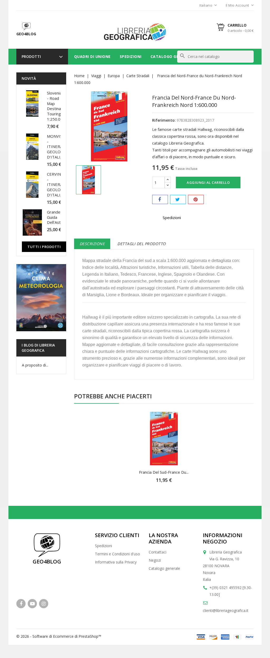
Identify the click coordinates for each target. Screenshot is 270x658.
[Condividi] (160, 199)
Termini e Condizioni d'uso (117, 553)
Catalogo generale (164, 568)
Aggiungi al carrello (208, 182)
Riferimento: (164, 120)
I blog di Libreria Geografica (38, 348)
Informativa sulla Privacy (116, 562)
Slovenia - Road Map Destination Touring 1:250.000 (57, 106)
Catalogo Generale (172, 56)
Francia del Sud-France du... (164, 472)
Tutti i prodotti (44, 246)
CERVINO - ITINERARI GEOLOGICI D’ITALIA (58, 184)
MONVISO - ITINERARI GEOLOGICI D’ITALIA (58, 146)
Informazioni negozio (222, 538)
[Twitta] (178, 199)
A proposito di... (35, 365)
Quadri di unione (92, 56)
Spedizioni (131, 56)
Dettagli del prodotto (141, 243)
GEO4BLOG (47, 561)
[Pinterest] (196, 199)
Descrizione (92, 243)
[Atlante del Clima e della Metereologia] (41, 297)
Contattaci (157, 552)
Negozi (155, 560)
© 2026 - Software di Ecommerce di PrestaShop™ (58, 636)
